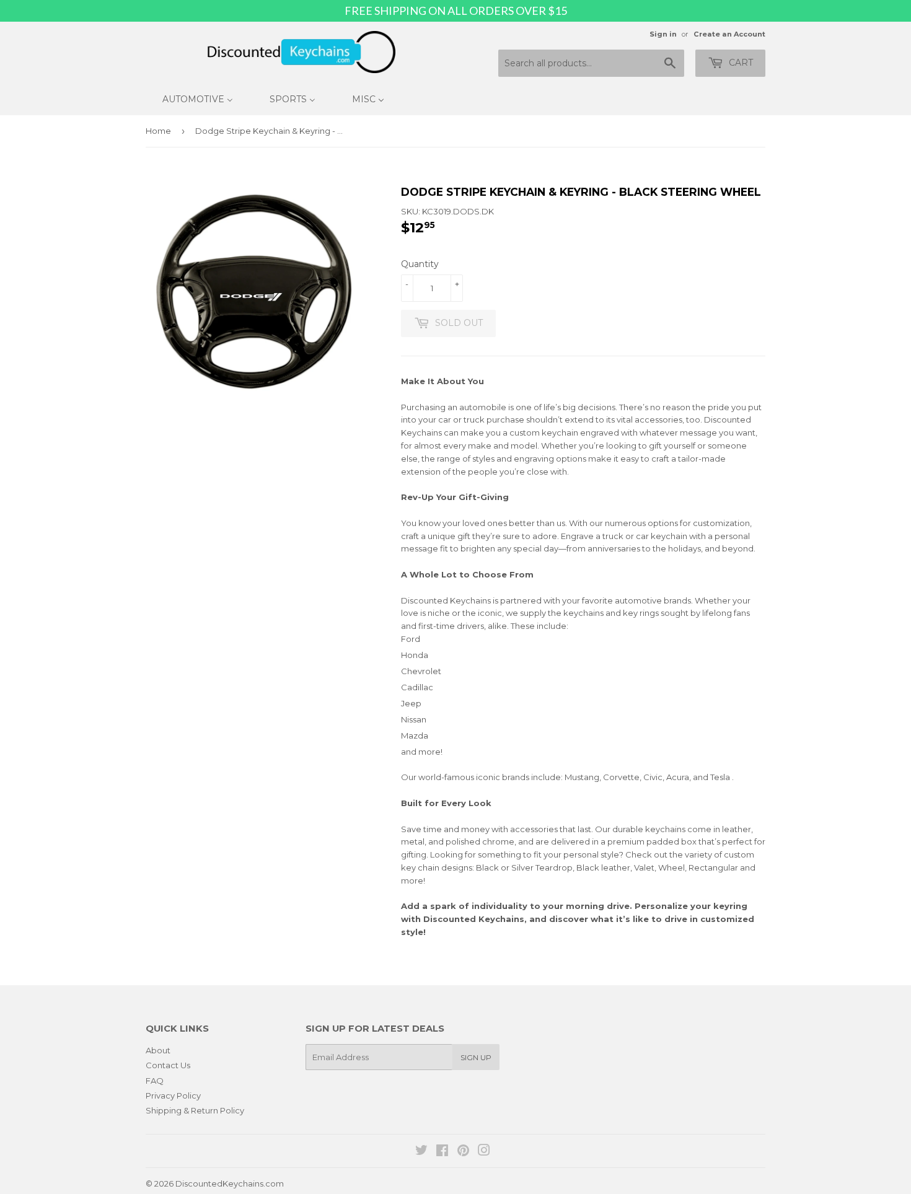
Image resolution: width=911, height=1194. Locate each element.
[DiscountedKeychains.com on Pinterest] (463, 1152)
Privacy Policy (173, 1095)
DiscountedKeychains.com (229, 1183)
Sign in (663, 34)
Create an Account (729, 34)
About (158, 1050)
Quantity (420, 264)
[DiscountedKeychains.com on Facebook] (442, 1152)
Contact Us (168, 1065)
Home (158, 131)
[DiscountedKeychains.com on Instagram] (484, 1152)
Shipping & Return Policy (195, 1110)
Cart (739, 62)
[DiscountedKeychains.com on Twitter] (421, 1152)
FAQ (155, 1081)
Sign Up (475, 1057)
